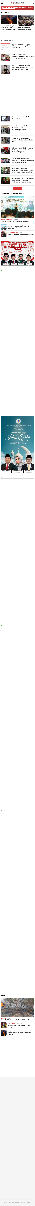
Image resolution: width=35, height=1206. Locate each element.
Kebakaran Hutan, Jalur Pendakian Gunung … (19, 1033)
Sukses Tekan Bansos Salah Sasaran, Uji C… (20, 235)
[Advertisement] (17, 95)
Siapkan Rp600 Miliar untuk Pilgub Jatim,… (18, 1026)
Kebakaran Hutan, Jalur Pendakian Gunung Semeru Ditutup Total (8, 27)
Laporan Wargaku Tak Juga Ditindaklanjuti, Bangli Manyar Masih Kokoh (22, 46)
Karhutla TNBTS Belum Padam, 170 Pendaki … (16, 1020)
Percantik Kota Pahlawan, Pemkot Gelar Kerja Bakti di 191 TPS (22, 140)
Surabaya (13, 1023)
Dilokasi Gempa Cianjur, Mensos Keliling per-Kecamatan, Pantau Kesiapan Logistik (22, 150)
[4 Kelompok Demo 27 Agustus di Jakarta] (26, 20)
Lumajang (3, 1018)
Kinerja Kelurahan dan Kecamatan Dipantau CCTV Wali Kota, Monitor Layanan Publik (22, 170)
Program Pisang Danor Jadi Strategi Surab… (15, 221)
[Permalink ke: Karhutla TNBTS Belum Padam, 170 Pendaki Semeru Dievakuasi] (17, 1007)
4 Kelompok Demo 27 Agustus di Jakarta (25, 28)
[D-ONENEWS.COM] (17, 2)
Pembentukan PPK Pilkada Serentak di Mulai (20, 118)
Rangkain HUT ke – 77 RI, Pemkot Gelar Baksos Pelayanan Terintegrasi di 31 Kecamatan (23, 180)
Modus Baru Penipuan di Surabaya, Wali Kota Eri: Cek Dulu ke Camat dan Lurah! (23, 56)
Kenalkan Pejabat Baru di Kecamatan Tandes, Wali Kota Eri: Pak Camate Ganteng (23, 160)
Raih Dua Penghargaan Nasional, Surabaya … (18, 227)
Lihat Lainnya (17, 189)
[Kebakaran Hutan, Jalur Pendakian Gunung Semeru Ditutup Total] (9, 19)
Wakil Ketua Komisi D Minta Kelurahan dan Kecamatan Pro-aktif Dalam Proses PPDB (22, 67)
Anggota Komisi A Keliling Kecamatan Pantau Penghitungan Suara (20, 128)
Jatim (8, 1023)
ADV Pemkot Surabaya (6, 219)
